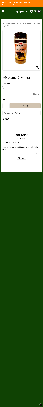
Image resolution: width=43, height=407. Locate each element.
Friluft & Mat (10, 23)
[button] (31, 11)
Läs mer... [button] (37, 94)
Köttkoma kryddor (24, 23)
